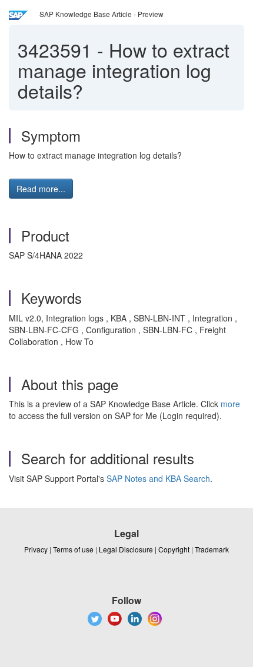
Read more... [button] (40, 189)
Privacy (36, 549)
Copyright (173, 549)
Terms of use (73, 549)
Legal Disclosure (126, 549)
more (230, 404)
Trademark (212, 549)
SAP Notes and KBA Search (158, 478)
